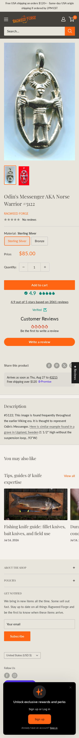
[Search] (70, 31)
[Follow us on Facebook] (7, 675)
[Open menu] (6, 19)
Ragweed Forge (16, 213)
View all (69, 476)
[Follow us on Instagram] (14, 675)
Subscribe (17, 636)
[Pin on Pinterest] (57, 365)
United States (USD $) (19, 655)
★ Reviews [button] (75, 372)
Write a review (39, 342)
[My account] (63, 19)
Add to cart (39, 285)
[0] (71, 19)
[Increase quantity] (45, 267)
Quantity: (10, 267)
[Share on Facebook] (49, 365)
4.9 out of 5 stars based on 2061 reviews (39, 302)
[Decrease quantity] (23, 267)
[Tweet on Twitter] (64, 365)
